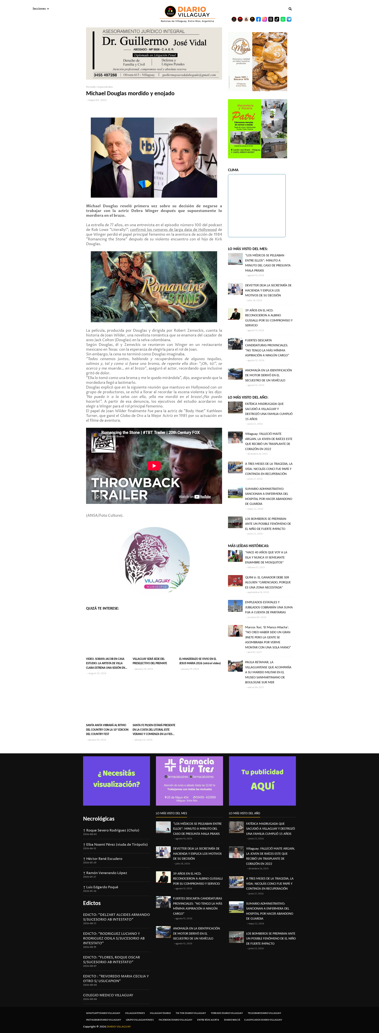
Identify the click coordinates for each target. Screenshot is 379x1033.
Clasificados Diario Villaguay (263, 1019)
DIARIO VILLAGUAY (119, 1026)
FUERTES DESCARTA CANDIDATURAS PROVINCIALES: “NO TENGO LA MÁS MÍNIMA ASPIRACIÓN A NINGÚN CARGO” (267, 348)
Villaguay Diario (160, 1013)
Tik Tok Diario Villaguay (191, 1013)
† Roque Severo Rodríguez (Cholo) (111, 830)
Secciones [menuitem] (39, 9)
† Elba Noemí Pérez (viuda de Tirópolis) (115, 844)
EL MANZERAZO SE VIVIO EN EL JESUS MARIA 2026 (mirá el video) (200, 661)
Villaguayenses (135, 1013)
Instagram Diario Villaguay (103, 1019)
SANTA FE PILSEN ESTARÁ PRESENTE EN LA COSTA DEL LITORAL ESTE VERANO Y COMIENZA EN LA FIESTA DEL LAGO (154, 730)
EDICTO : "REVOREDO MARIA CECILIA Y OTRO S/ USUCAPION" (116, 978)
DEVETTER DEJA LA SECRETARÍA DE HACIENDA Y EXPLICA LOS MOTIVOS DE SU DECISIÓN (268, 290)
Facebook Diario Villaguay (175, 1019)
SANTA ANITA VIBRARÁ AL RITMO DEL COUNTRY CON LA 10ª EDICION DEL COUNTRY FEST (107, 730)
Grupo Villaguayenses (140, 1019)
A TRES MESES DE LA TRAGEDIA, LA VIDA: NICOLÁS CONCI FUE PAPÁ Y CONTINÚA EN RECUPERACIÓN (269, 469)
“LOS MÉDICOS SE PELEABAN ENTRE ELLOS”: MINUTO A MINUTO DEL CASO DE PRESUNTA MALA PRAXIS (268, 263)
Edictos (92, 903)
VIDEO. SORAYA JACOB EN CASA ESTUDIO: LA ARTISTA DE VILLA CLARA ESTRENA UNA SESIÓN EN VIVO (105, 664)
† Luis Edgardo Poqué (100, 887)
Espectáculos (105, 87)
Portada (91, 87)
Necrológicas (98, 819)
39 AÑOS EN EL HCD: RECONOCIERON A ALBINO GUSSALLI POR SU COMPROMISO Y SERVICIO (269, 318)
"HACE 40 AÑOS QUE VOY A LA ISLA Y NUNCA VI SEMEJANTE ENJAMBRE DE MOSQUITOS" (266, 557)
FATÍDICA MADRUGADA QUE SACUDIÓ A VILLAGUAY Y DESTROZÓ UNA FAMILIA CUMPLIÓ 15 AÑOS (269, 411)
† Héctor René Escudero (102, 858)
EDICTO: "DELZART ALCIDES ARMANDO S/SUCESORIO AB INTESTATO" (116, 917)
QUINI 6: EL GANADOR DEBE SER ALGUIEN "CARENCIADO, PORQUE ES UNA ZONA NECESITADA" (268, 582)
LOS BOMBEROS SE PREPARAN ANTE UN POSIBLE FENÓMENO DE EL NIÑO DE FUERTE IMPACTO (268, 524)
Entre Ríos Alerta (208, 1019)
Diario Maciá (232, 1019)
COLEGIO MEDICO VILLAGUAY (108, 995)
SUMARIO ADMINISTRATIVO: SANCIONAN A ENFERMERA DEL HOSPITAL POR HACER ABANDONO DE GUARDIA (268, 496)
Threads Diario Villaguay (227, 1013)
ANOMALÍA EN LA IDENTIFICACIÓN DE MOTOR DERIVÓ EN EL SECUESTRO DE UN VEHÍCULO (268, 375)
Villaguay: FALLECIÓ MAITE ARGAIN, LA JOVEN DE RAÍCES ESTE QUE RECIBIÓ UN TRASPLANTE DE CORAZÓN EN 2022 (268, 441)
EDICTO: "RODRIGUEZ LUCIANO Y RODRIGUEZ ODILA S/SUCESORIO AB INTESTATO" (114, 938)
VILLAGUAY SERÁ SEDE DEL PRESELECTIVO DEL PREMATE (150, 661)
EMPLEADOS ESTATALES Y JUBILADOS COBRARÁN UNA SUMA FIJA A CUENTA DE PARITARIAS (269, 607)
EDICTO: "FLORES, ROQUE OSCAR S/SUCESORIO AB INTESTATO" (111, 960)
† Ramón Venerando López (105, 873)
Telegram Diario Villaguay (264, 1013)
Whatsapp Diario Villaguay (103, 1013)
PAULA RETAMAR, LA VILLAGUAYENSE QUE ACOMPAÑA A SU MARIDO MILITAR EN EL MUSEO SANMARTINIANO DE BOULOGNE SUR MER (268, 672)
